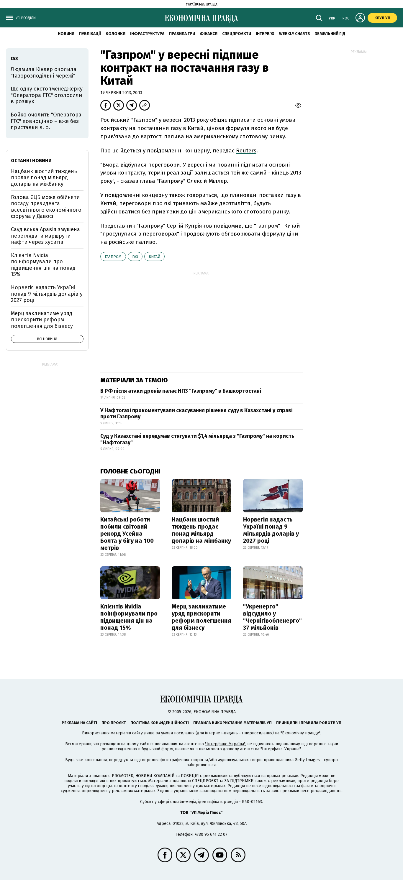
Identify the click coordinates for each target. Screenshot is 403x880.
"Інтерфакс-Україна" (225, 743)
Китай (154, 256)
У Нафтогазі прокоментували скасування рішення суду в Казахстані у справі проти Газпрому (196, 413)
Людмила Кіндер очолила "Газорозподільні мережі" (43, 72)
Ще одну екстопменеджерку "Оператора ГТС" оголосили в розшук (47, 95)
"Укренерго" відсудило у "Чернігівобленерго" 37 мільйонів (272, 617)
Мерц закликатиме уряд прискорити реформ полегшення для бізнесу (201, 617)
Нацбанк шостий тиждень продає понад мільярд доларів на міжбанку (201, 530)
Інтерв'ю (265, 33)
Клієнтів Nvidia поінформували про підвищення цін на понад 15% (129, 617)
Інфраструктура (147, 33)
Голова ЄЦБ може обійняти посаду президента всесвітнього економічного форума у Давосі (46, 207)
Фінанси (208, 33)
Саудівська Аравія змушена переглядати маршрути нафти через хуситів (45, 235)
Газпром (113, 256)
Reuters (246, 150)
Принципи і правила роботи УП (308, 723)
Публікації (90, 33)
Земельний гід (330, 33)
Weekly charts (294, 33)
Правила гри (182, 33)
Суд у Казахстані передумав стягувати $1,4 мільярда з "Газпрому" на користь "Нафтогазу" (197, 439)
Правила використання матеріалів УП (232, 723)
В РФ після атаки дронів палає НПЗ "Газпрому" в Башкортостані (180, 391)
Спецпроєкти (236, 33)
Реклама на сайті (79, 723)
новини (66, 33)
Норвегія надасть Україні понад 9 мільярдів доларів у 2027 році (271, 530)
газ (135, 256)
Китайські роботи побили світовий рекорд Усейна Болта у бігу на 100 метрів (127, 533)
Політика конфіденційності (159, 723)
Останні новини (31, 160)
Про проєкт (113, 723)
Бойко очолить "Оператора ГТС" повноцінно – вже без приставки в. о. (46, 121)
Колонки (115, 33)
